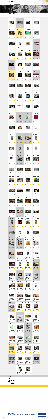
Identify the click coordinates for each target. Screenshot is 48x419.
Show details (9, 417)
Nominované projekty (17, 4)
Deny (42, 417)
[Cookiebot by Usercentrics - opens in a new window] (4, 417)
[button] (3, 9)
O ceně (24, 4)
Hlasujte (13, 4)
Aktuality (10, 4)
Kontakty (33, 4)
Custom (42, 415)
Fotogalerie (30, 4)
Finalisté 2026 (21, 4)
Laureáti (27, 4)
